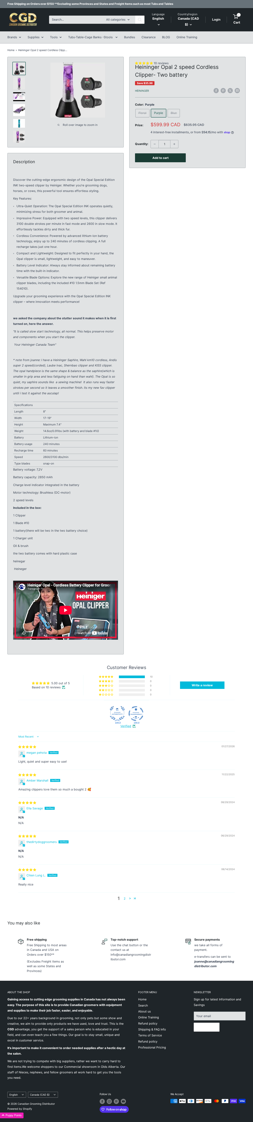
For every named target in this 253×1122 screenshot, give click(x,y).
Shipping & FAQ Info (152, 1029)
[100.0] (117, 713)
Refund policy (147, 1023)
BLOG (166, 37)
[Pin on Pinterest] (223, 90)
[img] (27, 747)
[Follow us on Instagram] (109, 1101)
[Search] (139, 20)
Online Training (187, 37)
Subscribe (206, 1027)
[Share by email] (237, 90)
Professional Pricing (152, 1047)
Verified (125, 726)
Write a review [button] (202, 685)
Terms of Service (150, 1035)
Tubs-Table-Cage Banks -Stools (91, 37)
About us (144, 1011)
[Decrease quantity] (155, 144)
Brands (12, 37)
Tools (54, 37)
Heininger (142, 90)
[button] (106, 677)
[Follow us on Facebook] (102, 1101)
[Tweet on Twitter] (230, 90)
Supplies (33, 37)
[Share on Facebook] (216, 90)
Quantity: (141, 144)
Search (143, 1005)
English (13, 1094)
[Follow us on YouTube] (123, 1101)
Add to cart (160, 158)
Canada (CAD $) (40, 1094)
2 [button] (125, 898)
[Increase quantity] (174, 144)
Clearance (149, 37)
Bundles (129, 37)
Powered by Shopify (19, 1108)
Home (10, 50)
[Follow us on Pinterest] (116, 1101)
